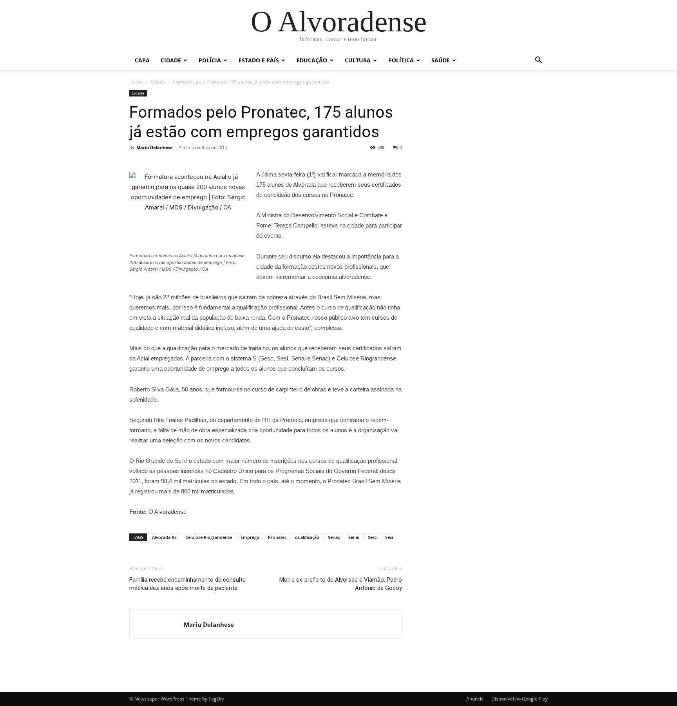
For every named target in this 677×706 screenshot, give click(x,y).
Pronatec (277, 537)
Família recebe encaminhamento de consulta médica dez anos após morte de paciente (187, 583)
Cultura (358, 60)
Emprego (250, 537)
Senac (334, 537)
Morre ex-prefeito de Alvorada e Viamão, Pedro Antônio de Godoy (340, 583)
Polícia (210, 60)
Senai (353, 537)
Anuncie (475, 698)
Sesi (389, 537)
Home (136, 81)
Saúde (440, 60)
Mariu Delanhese (154, 147)
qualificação (307, 537)
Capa (142, 60)
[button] (538, 61)
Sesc (372, 537)
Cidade (171, 60)
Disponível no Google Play (519, 698)
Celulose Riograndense (208, 537)
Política (401, 60)
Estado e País (259, 60)
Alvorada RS (164, 537)
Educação (312, 60)
